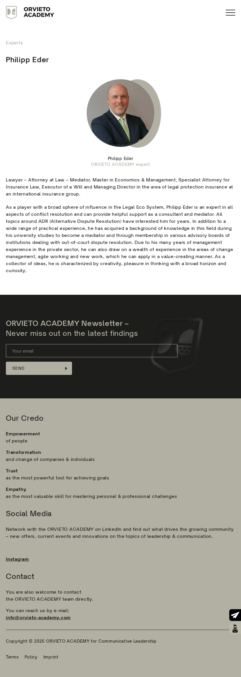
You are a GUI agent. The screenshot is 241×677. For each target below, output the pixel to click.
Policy (31, 656)
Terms (12, 656)
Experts (14, 42)
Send (18, 368)
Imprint (50, 656)
